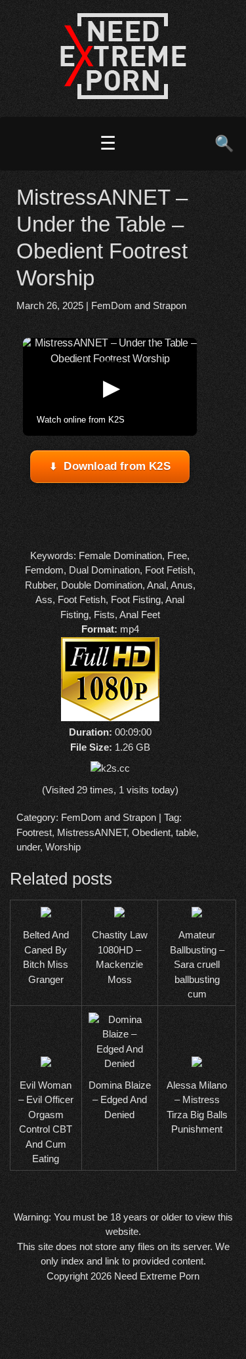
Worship (63, 846)
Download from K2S (117, 466)
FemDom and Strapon (138, 305)
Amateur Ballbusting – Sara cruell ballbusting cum (197, 964)
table (186, 832)
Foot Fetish (169, 569)
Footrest (34, 832)
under (28, 846)
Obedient (151, 832)
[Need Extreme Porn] (123, 95)
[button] (110, 387)
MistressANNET (92, 832)
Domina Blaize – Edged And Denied (120, 1099)
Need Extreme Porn (156, 1276)
